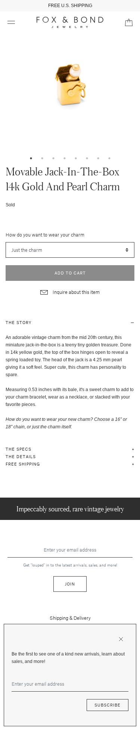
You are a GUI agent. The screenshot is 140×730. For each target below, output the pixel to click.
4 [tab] (64, 158)
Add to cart (70, 272)
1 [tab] (31, 158)
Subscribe (107, 704)
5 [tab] (76, 158)
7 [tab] (98, 158)
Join (70, 583)
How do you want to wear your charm (45, 235)
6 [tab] (87, 158)
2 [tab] (42, 158)
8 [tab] (109, 158)
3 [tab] (53, 158)
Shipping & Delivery (70, 618)
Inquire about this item (76, 292)
